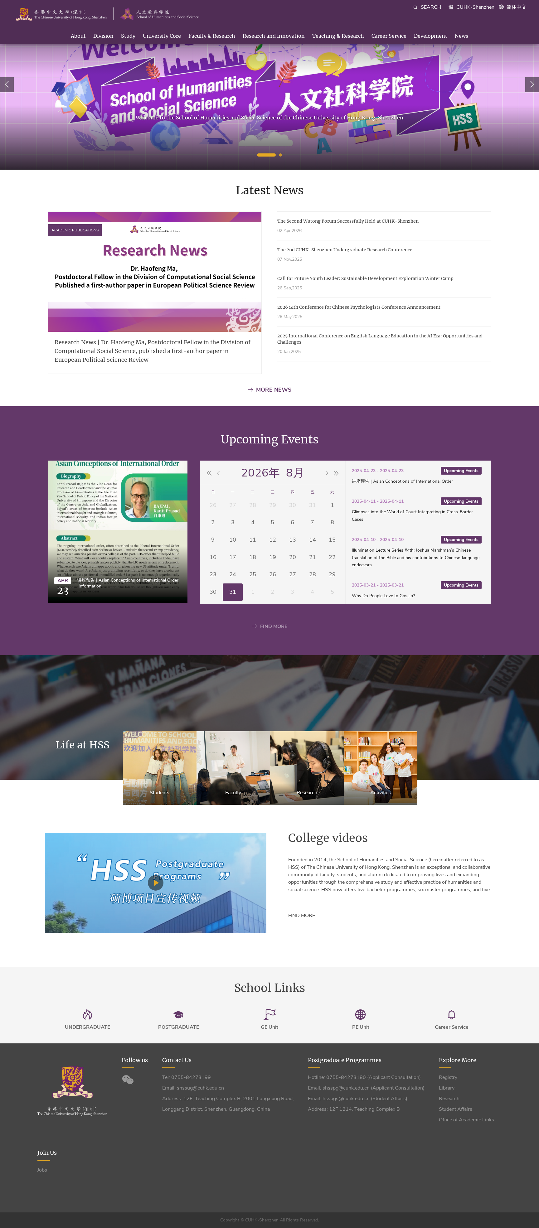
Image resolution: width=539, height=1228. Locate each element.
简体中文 (517, 7)
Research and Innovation (274, 36)
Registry (448, 1077)
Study (128, 36)
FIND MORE (273, 626)
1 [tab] (266, 155)
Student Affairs (455, 1109)
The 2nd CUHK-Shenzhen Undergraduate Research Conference (344, 250)
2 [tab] (280, 155)
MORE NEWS (273, 390)
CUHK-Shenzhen (474, 7)
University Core (162, 36)
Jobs (42, 1170)
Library (446, 1088)
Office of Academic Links (466, 1119)
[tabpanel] (269, 85)
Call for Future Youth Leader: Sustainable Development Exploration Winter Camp (365, 278)
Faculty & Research (211, 36)
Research (307, 792)
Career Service (388, 36)
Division (103, 36)
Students (159, 792)
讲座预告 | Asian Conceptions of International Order (127, 580)
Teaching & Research (338, 36)
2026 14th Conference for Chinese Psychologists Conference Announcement (358, 307)
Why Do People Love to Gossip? (383, 596)
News (461, 36)
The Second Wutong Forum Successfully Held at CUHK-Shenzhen (348, 221)
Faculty (233, 792)
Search (430, 7)
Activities (380, 792)
